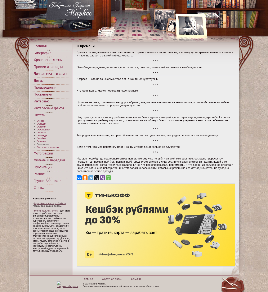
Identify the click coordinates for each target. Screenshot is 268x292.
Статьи (39, 188)
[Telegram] (90, 177)
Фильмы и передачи (49, 160)
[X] (96, 177)
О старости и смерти (48, 147)
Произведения (45, 87)
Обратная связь (112, 279)
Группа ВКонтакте (48, 181)
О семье (41, 132)
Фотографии (43, 153)
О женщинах (43, 129)
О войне (41, 138)
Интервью (41, 101)
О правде (42, 135)
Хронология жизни (48, 60)
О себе (40, 121)
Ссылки (136, 279)
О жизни (41, 141)
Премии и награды (48, 67)
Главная (40, 46)
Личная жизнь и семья (51, 73)
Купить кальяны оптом (46, 210)
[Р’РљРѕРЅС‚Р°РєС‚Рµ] (79, 177)
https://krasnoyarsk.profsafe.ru (50, 203)
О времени (43, 144)
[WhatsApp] (108, 177)
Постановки (43, 94)
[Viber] (102, 177)
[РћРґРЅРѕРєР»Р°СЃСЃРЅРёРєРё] (85, 177)
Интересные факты (49, 108)
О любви (41, 126)
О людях (41, 123)
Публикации (43, 167)
